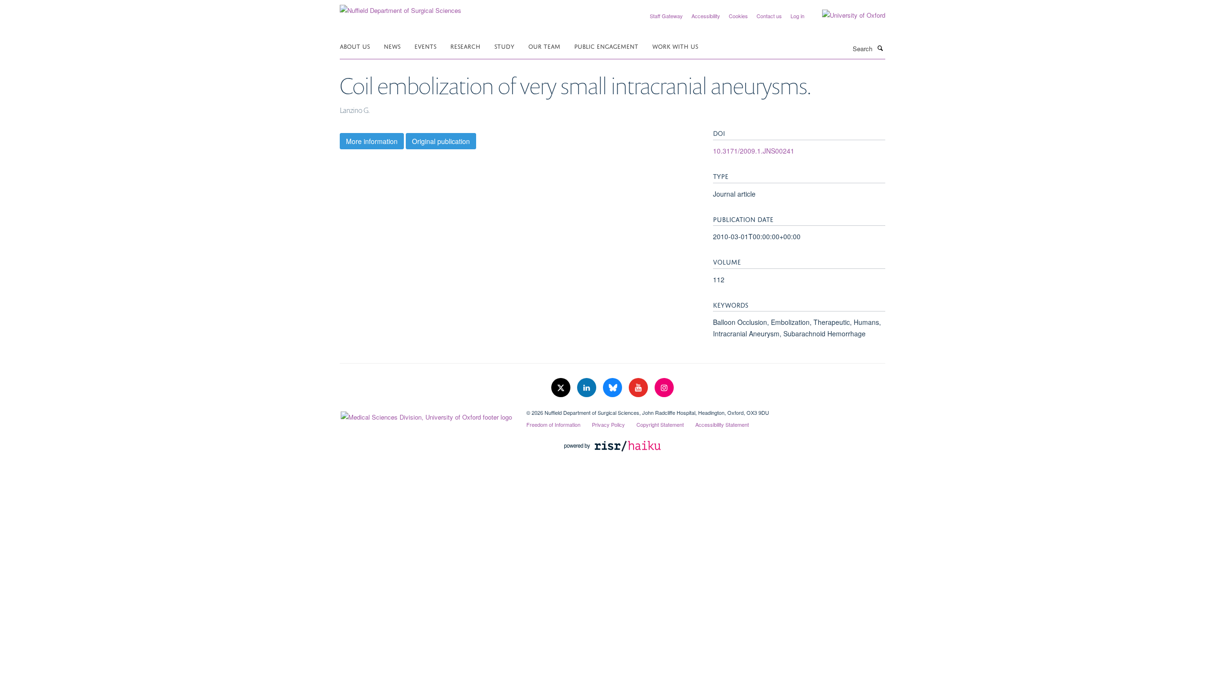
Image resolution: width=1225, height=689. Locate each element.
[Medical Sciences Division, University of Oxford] (426, 415)
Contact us (769, 16)
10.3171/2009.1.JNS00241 (753, 151)
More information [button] (372, 141)
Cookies (738, 16)
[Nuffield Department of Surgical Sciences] (400, 6)
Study (504, 45)
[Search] (880, 48)
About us (355, 45)
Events (425, 45)
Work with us (675, 45)
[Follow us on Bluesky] (613, 387)
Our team (544, 45)
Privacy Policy (608, 424)
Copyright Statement (660, 424)
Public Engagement (606, 45)
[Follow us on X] (561, 387)
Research (465, 45)
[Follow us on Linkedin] (587, 387)
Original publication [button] (441, 141)
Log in (797, 16)
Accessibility (705, 16)
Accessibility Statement (722, 424)
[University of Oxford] (846, 15)
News (392, 45)
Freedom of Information (553, 424)
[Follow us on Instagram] (664, 387)
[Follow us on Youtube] (639, 387)
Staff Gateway (666, 16)
